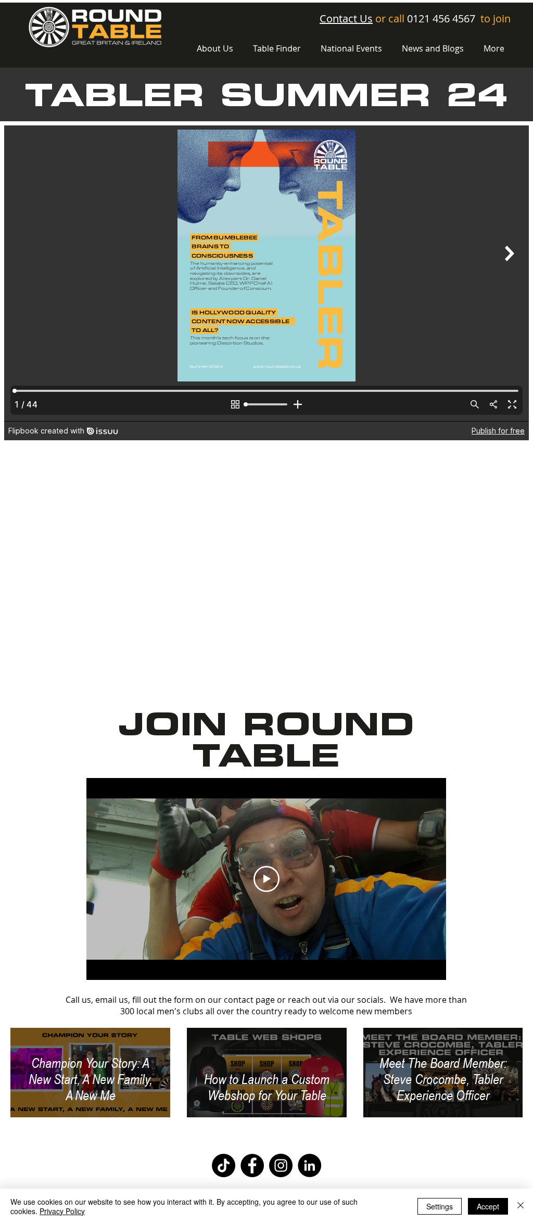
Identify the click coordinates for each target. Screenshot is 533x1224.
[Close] (520, 1206)
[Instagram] (281, 1165)
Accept (488, 1206)
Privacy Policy (62, 1211)
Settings (439, 1206)
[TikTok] (223, 1165)
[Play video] (266, 879)
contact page (249, 999)
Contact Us (346, 18)
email (106, 999)
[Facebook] (252, 1165)
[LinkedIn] (309, 1165)
